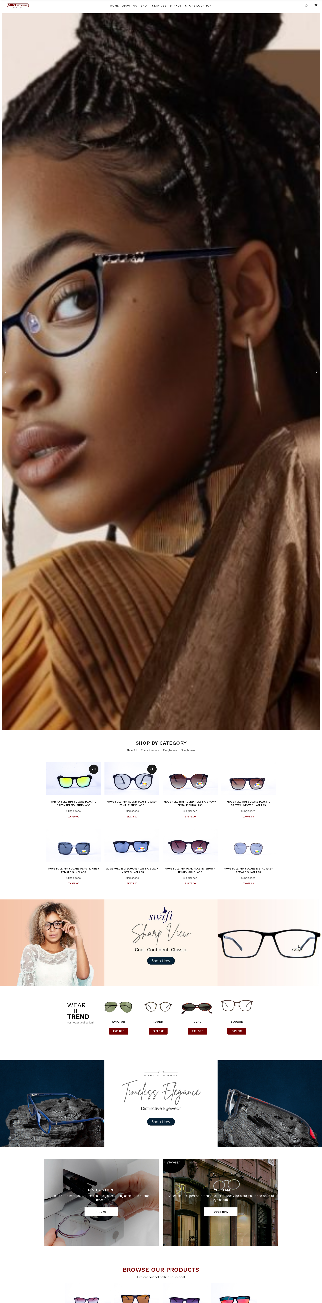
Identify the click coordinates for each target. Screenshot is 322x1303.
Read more (68, 817)
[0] (315, 6)
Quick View (79, 817)
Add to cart (184, 817)
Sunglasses (73, 811)
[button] (5, 372)
